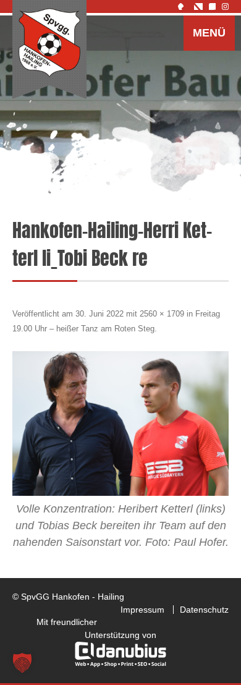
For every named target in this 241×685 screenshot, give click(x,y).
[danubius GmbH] (120, 664)
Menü (209, 33)
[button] (22, 662)
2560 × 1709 (162, 313)
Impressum (142, 610)
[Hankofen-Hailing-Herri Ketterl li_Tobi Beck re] (120, 423)
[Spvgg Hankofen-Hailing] (49, 50)
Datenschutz (204, 610)
